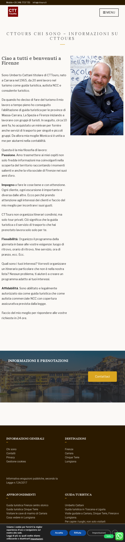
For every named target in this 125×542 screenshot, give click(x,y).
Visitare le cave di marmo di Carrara (26, 513)
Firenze (69, 449)
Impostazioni (36, 538)
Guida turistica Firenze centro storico (27, 505)
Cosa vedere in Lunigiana (20, 517)
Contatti (10, 453)
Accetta (59, 533)
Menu (110, 12)
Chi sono (11, 449)
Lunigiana (70, 461)
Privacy (10, 457)
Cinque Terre (72, 457)
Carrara (69, 453)
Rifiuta (77, 533)
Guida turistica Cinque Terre (22, 509)
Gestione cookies (16, 461)
